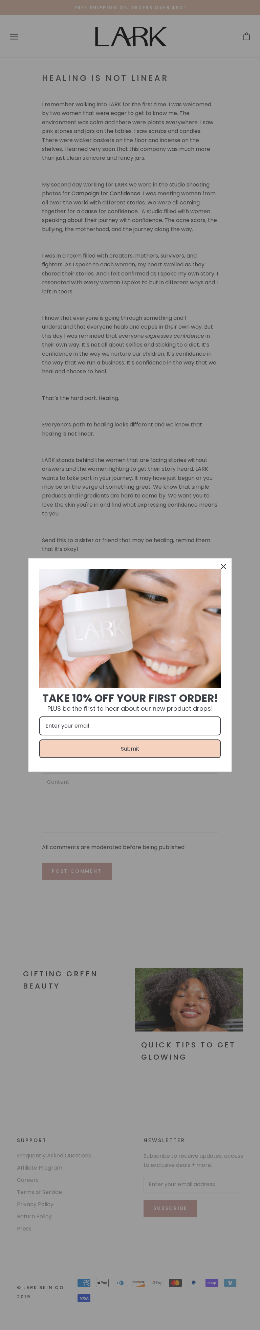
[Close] (223, 566)
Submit (130, 749)
